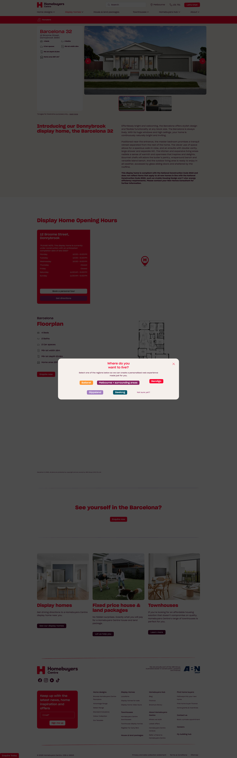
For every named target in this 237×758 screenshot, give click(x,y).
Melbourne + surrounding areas (118, 382)
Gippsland (95, 392)
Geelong (120, 392)
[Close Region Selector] (173, 363)
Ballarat (86, 382)
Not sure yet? (143, 392)
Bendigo (156, 381)
